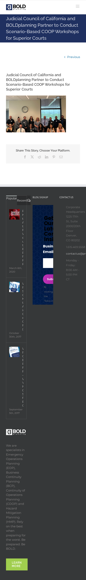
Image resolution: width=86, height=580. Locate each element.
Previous (73, 57)
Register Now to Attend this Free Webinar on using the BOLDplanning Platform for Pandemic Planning (22, 237)
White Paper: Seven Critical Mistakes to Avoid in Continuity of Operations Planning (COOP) (22, 306)
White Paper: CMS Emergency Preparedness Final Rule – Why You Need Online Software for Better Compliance (22, 377)
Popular (11, 198)
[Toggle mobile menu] (78, 6)
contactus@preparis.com (73, 253)
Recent (22, 200)
